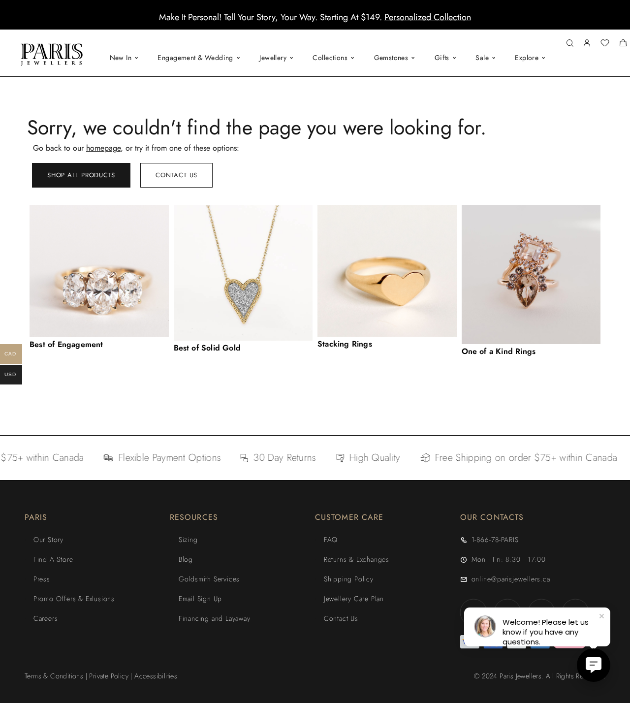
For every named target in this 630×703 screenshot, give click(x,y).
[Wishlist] (604, 44)
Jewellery (272, 58)
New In (121, 58)
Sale (482, 58)
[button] (306, 22)
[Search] (569, 43)
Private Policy (108, 676)
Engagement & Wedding (195, 58)
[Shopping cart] (623, 44)
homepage (103, 148)
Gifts (442, 58)
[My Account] (586, 43)
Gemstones (391, 58)
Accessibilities (155, 676)
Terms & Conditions (54, 676)
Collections (330, 58)
